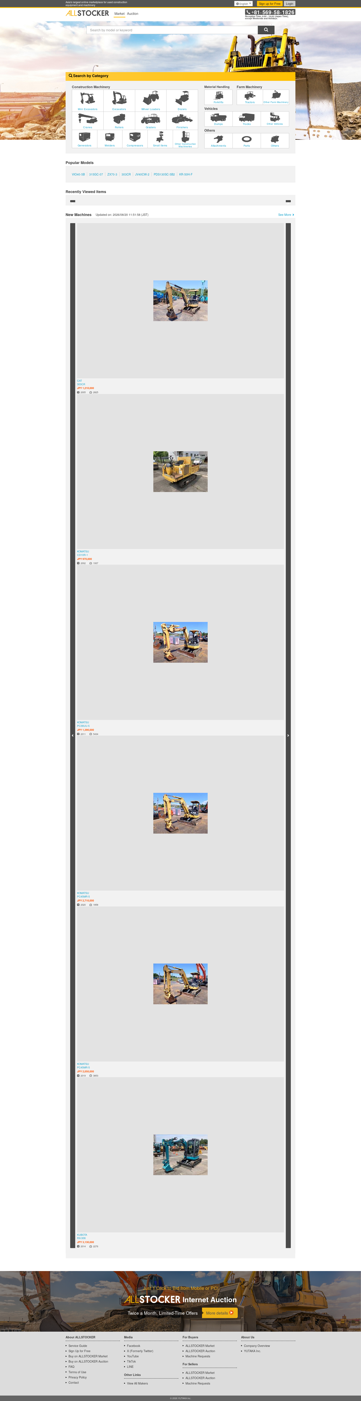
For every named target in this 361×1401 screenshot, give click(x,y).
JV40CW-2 (142, 181)
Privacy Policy (78, 375)
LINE (130, 364)
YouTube (133, 354)
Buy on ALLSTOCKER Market (88, 354)
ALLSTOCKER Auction (200, 348)
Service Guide (78, 343)
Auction (132, 13)
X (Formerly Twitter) (140, 348)
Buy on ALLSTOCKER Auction (88, 359)
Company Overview (257, 343)
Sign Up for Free (79, 348)
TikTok (131, 359)
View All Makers (137, 381)
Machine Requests (198, 354)
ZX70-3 (112, 181)
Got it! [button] (318, 1389)
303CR (126, 181)
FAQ (71, 364)
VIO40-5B (78, 181)
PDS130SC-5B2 (164, 181)
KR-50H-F (186, 181)
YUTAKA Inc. (252, 348)
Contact (74, 380)
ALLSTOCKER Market (200, 343)
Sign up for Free (270, 3)
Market (119, 13)
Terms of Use (77, 369)
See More (284, 198)
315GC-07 (96, 181)
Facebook (133, 343)
